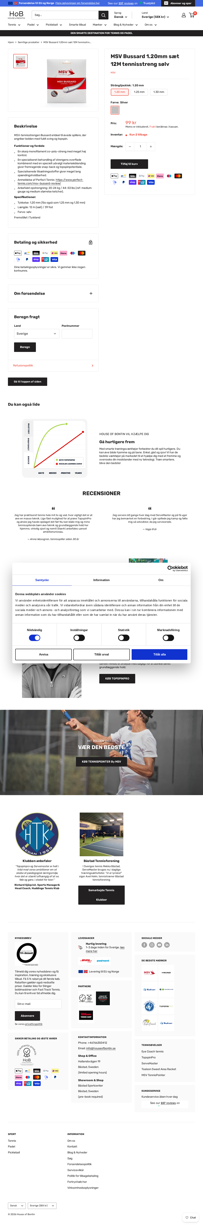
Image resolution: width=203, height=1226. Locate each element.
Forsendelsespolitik (79, 1164)
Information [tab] (101, 580)
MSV (113, 72)
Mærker (97, 24)
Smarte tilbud (77, 24)
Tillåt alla (159, 654)
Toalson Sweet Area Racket (159, 1069)
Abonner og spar (181, 3)
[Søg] (103, 15)
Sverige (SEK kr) (39, 1205)
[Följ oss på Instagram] (152, 945)
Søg (69, 1158)
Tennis (12, 24)
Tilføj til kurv (129, 164)
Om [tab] (160, 580)
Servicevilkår (75, 1170)
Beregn (25, 347)
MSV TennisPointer (153, 1075)
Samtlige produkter (28, 42)
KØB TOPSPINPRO (117, 678)
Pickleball (52, 24)
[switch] (79, 638)
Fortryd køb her (77, 1182)
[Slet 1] (130, 146)
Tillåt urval (101, 654)
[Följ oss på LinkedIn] (167, 945)
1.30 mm (158, 92)
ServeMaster (150, 1063)
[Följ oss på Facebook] (144, 945)
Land (17, 326)
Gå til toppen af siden (27, 381)
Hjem (11, 42)
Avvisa (43, 654)
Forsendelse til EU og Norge (59, 3)
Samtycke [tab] (42, 580)
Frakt (152, 126)
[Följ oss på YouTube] (159, 945)
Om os (148, 24)
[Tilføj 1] (151, 146)
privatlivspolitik (33, 1024)
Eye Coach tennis (153, 1051)
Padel (30, 24)
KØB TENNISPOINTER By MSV (101, 761)
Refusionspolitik (23, 365)
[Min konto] (184, 15)
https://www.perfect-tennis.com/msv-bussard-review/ (50, 181)
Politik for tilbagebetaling (82, 1176)
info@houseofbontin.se (101, 1048)
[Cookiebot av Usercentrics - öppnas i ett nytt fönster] (170, 569)
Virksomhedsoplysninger (83, 1187)
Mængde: (117, 146)
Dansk (13, 1205)
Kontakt (72, 1146)
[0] (191, 15)
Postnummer (70, 326)
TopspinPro (149, 1057)
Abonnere (27, 1016)
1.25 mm (139, 92)
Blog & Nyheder (123, 24)
